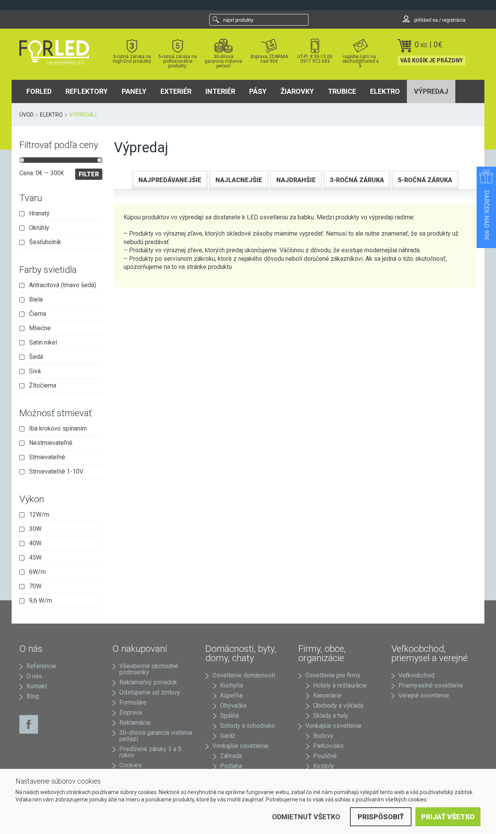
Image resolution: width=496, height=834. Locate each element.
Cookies (130, 765)
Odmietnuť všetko (306, 817)
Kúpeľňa (231, 695)
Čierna (37, 314)
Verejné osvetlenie (423, 695)
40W (35, 543)
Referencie (41, 666)
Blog (32, 696)
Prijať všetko (448, 817)
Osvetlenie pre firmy (332, 675)
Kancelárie (327, 695)
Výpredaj (431, 91)
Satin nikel (43, 342)
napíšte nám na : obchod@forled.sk (360, 61)
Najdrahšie (296, 180)
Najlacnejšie (238, 180)
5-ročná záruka (425, 180)
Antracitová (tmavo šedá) (62, 285)
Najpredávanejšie (170, 180)
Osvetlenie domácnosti (243, 675)
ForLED (39, 91)
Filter (89, 174)
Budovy (323, 735)
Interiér (220, 91)
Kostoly (323, 766)
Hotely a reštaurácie (340, 685)
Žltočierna (42, 386)
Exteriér (175, 91)
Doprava (130, 712)
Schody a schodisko (247, 725)
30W (35, 529)
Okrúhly (39, 228)
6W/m (37, 572)
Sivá (35, 371)
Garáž (227, 735)
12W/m (39, 515)
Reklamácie (135, 722)
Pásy (258, 91)
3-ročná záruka (357, 180)
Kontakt (36, 686)
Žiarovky (297, 91)
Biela (36, 299)
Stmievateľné (47, 457)
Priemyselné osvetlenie (430, 685)
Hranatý (39, 213)
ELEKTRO (385, 91)
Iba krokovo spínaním (58, 429)
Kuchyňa (231, 685)
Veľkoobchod (416, 675)
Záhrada (231, 756)
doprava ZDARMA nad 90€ (269, 59)
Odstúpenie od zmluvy (149, 692)
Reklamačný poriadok (148, 682)
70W (35, 586)
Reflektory (86, 91)
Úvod (26, 115)
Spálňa (229, 715)
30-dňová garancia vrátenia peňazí (223, 61)
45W (35, 558)
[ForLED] (59, 51)
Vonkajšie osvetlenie (240, 746)
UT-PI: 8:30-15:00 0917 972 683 (314, 59)
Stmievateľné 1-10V (56, 472)
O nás (34, 676)
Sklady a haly (330, 715)
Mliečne (40, 328)
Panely (134, 91)
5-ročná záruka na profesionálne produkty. (177, 61)
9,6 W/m (40, 601)
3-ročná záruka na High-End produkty (132, 59)
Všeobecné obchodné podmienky (148, 669)
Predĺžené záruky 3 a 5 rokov (150, 752)
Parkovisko (328, 746)
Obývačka (233, 705)
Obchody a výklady (338, 705)
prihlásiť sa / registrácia (439, 20)
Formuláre (132, 702)
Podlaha (231, 766)
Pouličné (325, 756)
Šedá (36, 357)
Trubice (342, 91)
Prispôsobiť (381, 817)
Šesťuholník (45, 242)
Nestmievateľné (50, 443)
